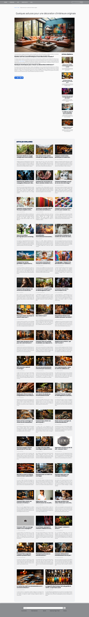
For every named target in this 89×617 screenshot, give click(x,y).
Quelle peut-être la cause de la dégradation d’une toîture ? (25, 394)
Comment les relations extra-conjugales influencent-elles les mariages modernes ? (25, 183)
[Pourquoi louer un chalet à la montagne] (44, 468)
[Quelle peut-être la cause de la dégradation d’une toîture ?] (25, 387)
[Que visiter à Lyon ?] (44, 309)
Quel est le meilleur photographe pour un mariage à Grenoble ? (25, 237)
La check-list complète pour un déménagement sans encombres (44, 290)
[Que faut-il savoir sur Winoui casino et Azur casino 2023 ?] (25, 468)
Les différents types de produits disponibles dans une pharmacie (67, 112)
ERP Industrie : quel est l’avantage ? (23, 367)
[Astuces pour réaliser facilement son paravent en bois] (67, 60)
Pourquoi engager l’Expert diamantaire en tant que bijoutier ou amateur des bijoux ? (24, 450)
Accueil (15, 7)
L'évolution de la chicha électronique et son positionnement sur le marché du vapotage (61, 291)
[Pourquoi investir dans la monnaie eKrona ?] (44, 547)
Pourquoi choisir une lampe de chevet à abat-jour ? (67, 81)
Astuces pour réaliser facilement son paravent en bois (67, 65)
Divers (31, 2)
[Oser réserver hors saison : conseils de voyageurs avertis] (44, 149)
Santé (18, 2)
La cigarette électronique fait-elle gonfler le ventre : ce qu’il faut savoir (58, 587)
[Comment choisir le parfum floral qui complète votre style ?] (25, 201)
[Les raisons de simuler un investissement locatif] (44, 387)
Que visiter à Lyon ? (41, 315)
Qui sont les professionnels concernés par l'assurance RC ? (43, 368)
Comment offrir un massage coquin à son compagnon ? (25, 527)
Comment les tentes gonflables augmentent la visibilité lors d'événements (25, 263)
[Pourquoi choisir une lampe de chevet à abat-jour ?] (67, 75)
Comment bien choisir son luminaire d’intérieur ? (24, 502)
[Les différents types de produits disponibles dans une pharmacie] (67, 107)
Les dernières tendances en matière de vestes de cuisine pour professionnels (63, 237)
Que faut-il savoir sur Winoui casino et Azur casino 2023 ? (25, 475)
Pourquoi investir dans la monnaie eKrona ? (43, 554)
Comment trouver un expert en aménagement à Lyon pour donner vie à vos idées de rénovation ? (63, 396)
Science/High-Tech (25, 2)
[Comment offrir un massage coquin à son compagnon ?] (25, 520)
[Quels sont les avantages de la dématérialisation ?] (63, 414)
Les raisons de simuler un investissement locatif (43, 394)
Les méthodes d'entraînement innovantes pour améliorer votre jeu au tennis (44, 237)
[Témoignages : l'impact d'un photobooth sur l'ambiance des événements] (63, 255)
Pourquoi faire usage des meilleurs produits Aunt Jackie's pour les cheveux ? (24, 555)
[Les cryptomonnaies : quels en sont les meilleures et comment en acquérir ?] (63, 360)
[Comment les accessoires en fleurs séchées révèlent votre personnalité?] (44, 175)
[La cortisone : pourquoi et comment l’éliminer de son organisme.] (44, 520)
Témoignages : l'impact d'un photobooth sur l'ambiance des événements (63, 263)
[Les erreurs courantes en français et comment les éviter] (44, 255)
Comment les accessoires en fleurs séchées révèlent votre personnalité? (44, 183)
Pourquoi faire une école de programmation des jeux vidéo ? (67, 97)
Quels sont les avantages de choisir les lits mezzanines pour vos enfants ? (25, 422)
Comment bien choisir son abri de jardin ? (43, 421)
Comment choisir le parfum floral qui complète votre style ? (24, 210)
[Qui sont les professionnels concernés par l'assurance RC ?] (44, 360)
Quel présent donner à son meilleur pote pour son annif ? (63, 316)
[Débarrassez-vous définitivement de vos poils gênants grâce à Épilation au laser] (44, 494)
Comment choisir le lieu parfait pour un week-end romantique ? (62, 157)
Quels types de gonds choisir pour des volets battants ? (25, 342)
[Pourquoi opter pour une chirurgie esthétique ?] (63, 468)
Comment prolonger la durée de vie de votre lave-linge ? (63, 182)
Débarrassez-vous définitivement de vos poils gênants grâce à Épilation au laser (44, 503)
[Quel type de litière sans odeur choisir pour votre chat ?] (63, 494)
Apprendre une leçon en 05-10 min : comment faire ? (63, 448)
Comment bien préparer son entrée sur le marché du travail (25, 290)
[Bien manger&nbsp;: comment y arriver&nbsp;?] (63, 520)
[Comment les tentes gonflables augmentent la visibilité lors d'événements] (25, 255)
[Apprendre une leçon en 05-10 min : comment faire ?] (63, 441)
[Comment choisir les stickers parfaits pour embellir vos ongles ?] (63, 201)
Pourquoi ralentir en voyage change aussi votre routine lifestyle (25, 157)
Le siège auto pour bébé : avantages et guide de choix (44, 448)
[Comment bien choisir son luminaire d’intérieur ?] (25, 494)
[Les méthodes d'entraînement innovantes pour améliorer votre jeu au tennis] (44, 228)
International (12, 2)
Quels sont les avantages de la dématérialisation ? (63, 421)
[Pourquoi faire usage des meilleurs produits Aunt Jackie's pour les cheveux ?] (25, 547)
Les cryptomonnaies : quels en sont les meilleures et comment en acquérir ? (63, 368)
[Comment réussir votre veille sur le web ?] (67, 122)
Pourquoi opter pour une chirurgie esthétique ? (62, 475)
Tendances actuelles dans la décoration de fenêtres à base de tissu (44, 210)
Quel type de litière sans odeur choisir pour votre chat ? (63, 503)
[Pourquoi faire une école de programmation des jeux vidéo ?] (67, 91)
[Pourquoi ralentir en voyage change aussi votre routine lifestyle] (25, 149)
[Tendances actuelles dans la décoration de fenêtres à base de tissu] (44, 201)
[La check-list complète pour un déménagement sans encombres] (44, 282)
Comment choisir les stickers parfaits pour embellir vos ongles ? (63, 210)
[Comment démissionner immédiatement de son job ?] (63, 547)
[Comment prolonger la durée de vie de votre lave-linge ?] (63, 175)
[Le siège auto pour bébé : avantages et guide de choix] (44, 441)
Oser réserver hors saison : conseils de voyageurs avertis (44, 156)
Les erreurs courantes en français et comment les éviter (43, 263)
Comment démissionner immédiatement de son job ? (63, 554)
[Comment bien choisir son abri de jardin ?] (44, 414)
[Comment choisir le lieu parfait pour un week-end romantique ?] (63, 149)
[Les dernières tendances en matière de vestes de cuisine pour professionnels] (63, 228)
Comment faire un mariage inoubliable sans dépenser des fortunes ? (44, 343)
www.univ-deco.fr (21, 61)
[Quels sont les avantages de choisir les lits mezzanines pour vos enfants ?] (25, 414)
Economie (5, 2)
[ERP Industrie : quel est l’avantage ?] (25, 360)
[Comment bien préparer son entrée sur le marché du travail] (25, 282)
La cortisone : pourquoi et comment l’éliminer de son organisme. (43, 528)
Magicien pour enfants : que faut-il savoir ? (63, 342)
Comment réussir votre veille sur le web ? (67, 128)
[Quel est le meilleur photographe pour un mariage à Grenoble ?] (25, 228)
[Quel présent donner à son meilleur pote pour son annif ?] (63, 309)
